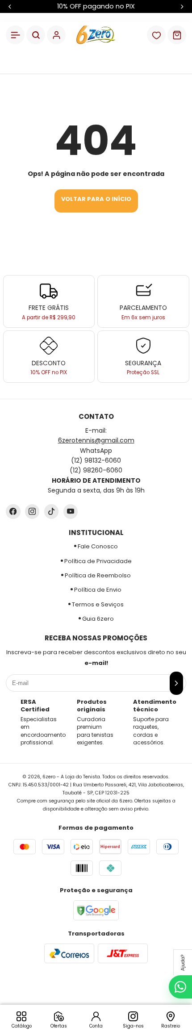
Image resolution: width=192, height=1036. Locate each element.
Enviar (96, 547)
